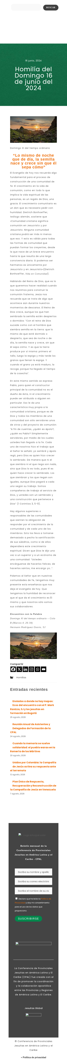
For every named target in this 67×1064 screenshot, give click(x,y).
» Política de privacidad (33, 1057)
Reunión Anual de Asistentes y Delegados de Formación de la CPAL (30, 728)
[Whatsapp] (37, 669)
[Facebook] (13, 669)
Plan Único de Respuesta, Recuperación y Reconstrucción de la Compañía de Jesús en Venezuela (33, 785)
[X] (19, 669)
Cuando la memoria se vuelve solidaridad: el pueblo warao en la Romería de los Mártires (32, 747)
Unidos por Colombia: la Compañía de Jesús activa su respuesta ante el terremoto (33, 766)
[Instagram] (31, 669)
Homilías (21, 677)
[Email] (43, 669)
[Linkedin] (25, 669)
